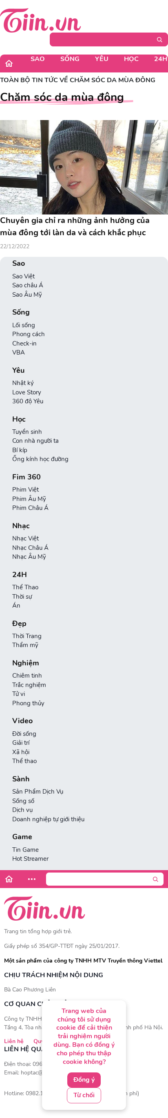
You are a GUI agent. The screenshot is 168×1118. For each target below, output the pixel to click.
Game (22, 837)
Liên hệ (14, 1041)
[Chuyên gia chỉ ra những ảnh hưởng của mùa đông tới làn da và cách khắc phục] (84, 167)
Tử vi (18, 694)
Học (131, 59)
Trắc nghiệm (29, 685)
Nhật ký (23, 383)
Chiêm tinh (27, 676)
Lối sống (23, 325)
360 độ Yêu (27, 401)
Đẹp (19, 623)
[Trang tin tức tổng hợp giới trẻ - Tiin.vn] (40, 19)
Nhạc (21, 526)
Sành (21, 779)
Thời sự (22, 597)
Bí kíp (19, 450)
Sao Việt (23, 276)
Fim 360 (26, 477)
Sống (70, 59)
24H (19, 575)
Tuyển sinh (27, 432)
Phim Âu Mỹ (29, 499)
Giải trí (20, 743)
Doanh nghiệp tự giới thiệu (48, 819)
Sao (38, 59)
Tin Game (25, 850)
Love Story (26, 392)
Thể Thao (25, 587)
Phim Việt (25, 490)
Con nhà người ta (35, 441)
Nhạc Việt (25, 538)
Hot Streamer (30, 859)
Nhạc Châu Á (30, 548)
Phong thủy (28, 703)
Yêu (101, 59)
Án (16, 606)
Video (22, 721)
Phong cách (28, 334)
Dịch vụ (22, 810)
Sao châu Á (27, 285)
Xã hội (20, 752)
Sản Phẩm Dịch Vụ (37, 792)
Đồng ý (84, 1079)
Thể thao (24, 761)
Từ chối (84, 1095)
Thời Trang (27, 636)
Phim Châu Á (30, 508)
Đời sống (24, 734)
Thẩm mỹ (25, 645)
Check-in (24, 343)
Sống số (23, 801)
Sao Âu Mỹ (27, 295)
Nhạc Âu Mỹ (29, 557)
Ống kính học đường (40, 459)
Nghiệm (25, 663)
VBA (18, 352)
